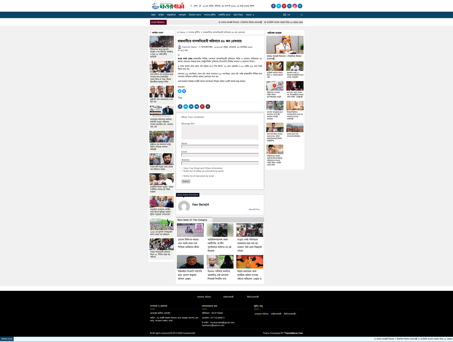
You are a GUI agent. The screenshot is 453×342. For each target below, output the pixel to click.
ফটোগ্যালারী (228, 297)
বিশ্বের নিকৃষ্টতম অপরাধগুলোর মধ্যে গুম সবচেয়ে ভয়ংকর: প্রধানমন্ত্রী (295, 115)
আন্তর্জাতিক (171, 15)
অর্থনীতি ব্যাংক (224, 15)
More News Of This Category (192, 220)
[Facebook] (180, 106)
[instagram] (284, 6)
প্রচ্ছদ (153, 15)
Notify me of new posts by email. (199, 176)
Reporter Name (189, 47)
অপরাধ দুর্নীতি (210, 15)
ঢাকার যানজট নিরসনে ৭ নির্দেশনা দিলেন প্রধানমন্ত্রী (224, 22)
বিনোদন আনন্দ (195, 15)
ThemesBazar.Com (293, 333)
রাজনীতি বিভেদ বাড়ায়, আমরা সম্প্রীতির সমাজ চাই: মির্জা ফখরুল (161, 189)
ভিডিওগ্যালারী (253, 297)
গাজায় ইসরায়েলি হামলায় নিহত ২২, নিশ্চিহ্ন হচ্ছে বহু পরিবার (160, 254)
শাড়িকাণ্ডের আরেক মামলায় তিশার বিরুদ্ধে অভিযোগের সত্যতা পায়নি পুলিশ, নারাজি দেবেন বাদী (274, 160)
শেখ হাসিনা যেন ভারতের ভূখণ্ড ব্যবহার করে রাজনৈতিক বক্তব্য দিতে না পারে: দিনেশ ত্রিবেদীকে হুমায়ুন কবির (161, 78)
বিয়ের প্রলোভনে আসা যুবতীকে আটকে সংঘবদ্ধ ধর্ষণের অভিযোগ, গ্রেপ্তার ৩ (249, 275)
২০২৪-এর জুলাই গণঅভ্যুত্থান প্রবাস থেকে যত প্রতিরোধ (161, 233)
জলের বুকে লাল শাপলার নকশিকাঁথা (293, 135)
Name (184, 143)
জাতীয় (161, 15)
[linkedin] (289, 6)
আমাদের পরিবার (204, 297)
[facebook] (273, 6)
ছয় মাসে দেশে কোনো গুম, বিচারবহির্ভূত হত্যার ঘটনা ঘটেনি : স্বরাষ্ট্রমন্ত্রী (295, 94)
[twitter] (278, 6)
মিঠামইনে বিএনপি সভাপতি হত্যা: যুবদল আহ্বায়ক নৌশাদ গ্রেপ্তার (190, 275)
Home (182, 32)
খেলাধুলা (182, 15)
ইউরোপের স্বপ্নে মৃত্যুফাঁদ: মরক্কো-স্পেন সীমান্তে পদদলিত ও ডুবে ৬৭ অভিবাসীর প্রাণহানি (161, 53)
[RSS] (300, 6)
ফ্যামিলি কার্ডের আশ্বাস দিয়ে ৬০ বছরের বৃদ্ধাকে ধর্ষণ (270, 22)
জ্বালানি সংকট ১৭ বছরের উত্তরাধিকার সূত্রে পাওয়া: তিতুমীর (295, 75)
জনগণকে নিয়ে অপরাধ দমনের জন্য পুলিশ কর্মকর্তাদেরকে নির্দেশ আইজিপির (274, 137)
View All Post (254, 209)
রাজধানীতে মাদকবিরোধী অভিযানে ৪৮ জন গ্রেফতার (224, 32)
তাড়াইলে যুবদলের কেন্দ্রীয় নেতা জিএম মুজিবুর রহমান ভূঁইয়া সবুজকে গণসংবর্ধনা (160, 212)
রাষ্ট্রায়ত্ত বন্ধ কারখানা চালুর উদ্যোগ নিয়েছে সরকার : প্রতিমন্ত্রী (160, 147)
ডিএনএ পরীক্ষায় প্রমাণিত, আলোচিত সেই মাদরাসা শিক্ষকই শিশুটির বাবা (219, 275)
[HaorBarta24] (168, 5)
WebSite (185, 160)
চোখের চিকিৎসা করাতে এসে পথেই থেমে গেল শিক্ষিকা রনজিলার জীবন (188, 243)
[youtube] (294, 6)
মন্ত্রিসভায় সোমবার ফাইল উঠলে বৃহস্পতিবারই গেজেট (274, 94)
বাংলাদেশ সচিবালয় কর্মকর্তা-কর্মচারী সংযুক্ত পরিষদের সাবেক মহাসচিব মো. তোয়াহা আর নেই (161, 123)
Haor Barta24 (200, 204)
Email (184, 151)
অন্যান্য (249, 15)
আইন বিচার (238, 15)
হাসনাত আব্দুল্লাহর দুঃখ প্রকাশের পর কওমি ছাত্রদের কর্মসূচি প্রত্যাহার (275, 115)
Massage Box (188, 123)
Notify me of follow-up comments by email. (204, 171)
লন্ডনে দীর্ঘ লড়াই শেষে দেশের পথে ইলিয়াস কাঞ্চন (161, 168)
